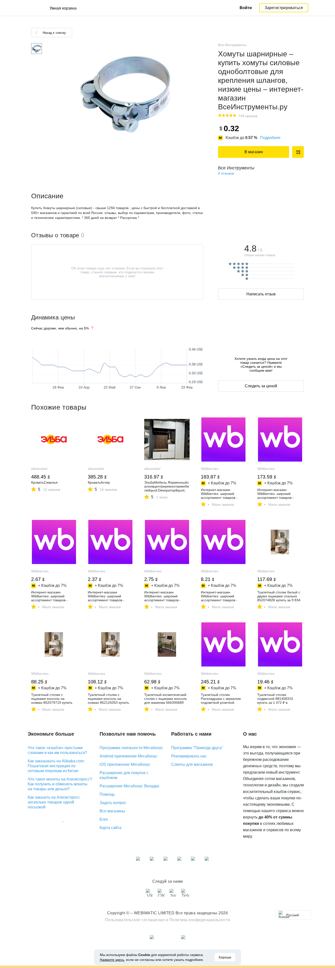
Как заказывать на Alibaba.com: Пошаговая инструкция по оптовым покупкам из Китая (56, 766)
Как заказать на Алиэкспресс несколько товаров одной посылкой (54, 802)
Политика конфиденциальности (199, 920)
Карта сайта (110, 828)
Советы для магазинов (192, 764)
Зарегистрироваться (284, 8)
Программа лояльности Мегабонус (131, 748)
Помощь (107, 794)
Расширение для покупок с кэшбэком (124, 775)
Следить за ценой (261, 386)
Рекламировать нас (189, 756)
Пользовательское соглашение (135, 920)
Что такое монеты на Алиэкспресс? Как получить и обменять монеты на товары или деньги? (60, 784)
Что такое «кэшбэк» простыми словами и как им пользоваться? (57, 750)
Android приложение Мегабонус (128, 756)
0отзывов (226, 173)
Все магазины (112, 811)
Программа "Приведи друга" (197, 748)
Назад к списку (54, 33)
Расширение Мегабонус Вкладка (129, 786)
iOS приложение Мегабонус (125, 764)
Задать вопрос (113, 803)
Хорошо (225, 957)
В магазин (254, 152)
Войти (246, 8)
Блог (104, 819)
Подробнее (270, 138)
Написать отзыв (261, 294)
